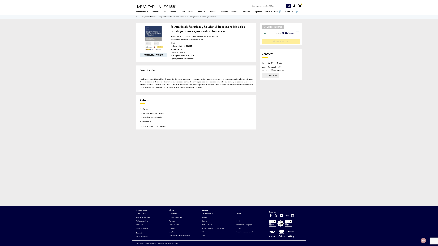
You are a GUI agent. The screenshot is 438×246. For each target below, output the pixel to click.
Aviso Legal (139, 225)
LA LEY (238, 217)
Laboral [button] (173, 12)
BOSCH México (207, 225)
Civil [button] (164, 12)
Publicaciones (173, 214)
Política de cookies (142, 221)
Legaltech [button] (258, 12)
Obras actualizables (175, 217)
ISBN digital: (175, 55)
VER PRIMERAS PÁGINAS (153, 55)
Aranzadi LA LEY (207, 214)
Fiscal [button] (182, 12)
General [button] (234, 12)
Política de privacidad (143, 217)
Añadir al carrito (281, 41)
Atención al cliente (142, 236)
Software (172, 228)
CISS (203, 232)
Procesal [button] (212, 12)
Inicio (137, 17)
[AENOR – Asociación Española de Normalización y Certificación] (280, 226)
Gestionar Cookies (142, 228)
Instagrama (287, 216)
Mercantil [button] (155, 12)
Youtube (281, 216)
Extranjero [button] (201, 12)
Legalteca (172, 232)
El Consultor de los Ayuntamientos (213, 228)
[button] (273, 12)
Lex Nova (205, 221)
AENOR (204, 235)
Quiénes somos (141, 214)
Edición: (174, 43)
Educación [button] (246, 12)
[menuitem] (142, 12)
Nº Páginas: (175, 49)
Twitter (276, 216)
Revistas (172, 221)
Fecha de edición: (177, 46)
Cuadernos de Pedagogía (244, 225)
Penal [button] (190, 12)
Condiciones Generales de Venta (179, 235)
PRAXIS (238, 228)
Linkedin (292, 216)
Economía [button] (224, 12)
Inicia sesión (294, 6)
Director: (174, 36)
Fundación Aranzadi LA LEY (244, 232)
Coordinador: (175, 40)
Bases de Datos (174, 225)
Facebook (270, 216)
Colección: (175, 52)
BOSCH (238, 221)
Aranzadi (238, 214)
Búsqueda (289, 6)
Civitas (204, 217)
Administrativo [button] (142, 12)
